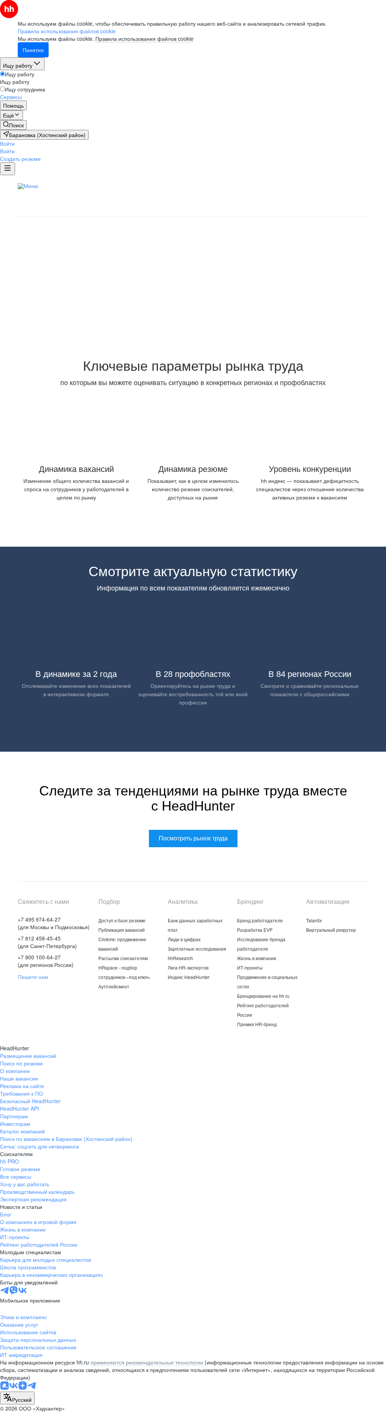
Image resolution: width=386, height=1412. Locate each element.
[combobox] (17, 1398)
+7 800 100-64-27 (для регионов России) (46, 960)
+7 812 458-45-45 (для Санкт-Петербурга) (47, 942)
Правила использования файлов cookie (144, 38)
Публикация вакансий (121, 929)
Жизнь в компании (256, 958)
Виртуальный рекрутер (331, 929)
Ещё (366, 187)
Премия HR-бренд (257, 1024)
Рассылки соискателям (123, 958)
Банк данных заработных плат (115, 185)
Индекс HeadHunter (189, 977)
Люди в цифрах (190, 185)
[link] (13, 125)
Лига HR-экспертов (220, 209)
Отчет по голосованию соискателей (290, 197)
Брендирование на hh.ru (263, 996)
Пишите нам (33, 976)
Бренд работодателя (260, 920)
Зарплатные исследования (261, 185)
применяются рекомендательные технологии (146, 1362)
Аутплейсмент (113, 986)
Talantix (314, 920)
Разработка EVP (255, 929)
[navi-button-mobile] (7, 168)
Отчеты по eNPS (207, 197)
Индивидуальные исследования (77, 197)
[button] (7, 143)
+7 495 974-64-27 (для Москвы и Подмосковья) (54, 923)
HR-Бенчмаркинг (159, 209)
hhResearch (180, 958)
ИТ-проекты (250, 967)
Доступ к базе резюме (122, 920)
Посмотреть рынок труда (193, 302)
